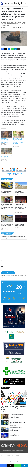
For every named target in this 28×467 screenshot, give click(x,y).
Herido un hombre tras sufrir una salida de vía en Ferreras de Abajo (7, 191)
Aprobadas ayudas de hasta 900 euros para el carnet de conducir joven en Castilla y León (17, 429)
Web (2, 266)
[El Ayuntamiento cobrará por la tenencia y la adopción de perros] (6, 151)
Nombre (3, 255)
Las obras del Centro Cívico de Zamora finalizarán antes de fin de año (17, 422)
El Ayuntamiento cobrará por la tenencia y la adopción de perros (6, 156)
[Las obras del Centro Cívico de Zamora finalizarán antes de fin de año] (4, 422)
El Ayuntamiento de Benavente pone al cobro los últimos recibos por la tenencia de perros (18, 141)
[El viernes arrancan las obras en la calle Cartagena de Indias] (21, 185)
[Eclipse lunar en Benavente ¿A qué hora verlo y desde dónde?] (21, 218)
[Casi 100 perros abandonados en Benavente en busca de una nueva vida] (6, 134)
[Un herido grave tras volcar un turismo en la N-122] (4, 435)
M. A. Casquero (5, 27)
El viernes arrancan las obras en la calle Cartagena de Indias (20, 191)
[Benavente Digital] (14, 3)
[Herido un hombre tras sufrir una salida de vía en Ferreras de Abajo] (7, 185)
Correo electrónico (5, 260)
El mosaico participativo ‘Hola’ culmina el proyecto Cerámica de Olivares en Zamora (17, 416)
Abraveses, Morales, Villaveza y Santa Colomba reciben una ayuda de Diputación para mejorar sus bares (7, 225)
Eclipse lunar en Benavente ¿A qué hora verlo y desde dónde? (20, 224)
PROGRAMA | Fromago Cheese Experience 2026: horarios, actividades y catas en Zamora (13, 407)
